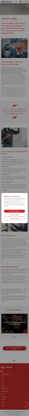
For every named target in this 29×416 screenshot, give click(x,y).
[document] (14, 208)
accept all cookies (14, 211)
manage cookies (14, 214)
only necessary (14, 218)
